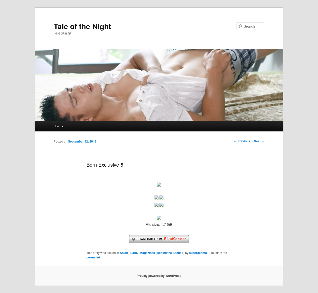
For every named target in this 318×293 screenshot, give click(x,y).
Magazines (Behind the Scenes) (162, 252)
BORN (133, 252)
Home (59, 126)
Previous (242, 141)
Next (259, 141)
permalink (93, 257)
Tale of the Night (82, 26)
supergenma (198, 252)
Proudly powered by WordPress (159, 275)
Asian (124, 252)
